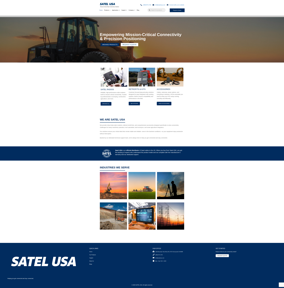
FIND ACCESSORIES (164, 103)
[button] (107, 10)
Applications (115, 10)
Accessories (163, 89)
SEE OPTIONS (134, 103)
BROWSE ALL (106, 103)
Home (101, 10)
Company (131, 10)
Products (106, 10)
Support (123, 10)
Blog (138, 10)
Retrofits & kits (137, 89)
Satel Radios (107, 89)
